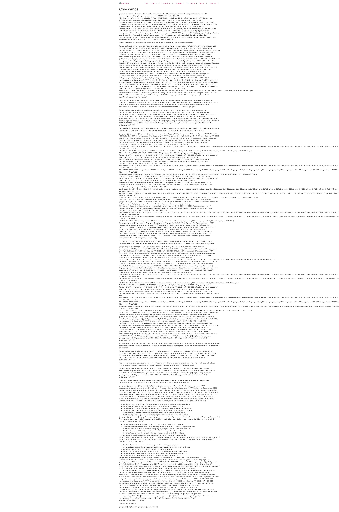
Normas (202, 3)
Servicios (179, 3)
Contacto (213, 3)
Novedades (191, 3)
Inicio (146, 3)
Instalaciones (166, 3)
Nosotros (154, 3)
